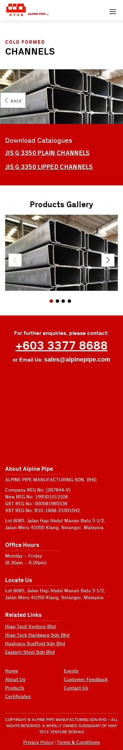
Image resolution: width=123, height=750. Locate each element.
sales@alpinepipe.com (77, 359)
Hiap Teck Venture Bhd (30, 626)
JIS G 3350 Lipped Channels (49, 167)
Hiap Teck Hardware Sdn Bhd (37, 635)
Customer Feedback (86, 679)
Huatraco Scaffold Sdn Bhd (35, 644)
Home (11, 671)
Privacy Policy (38, 742)
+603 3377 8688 (61, 346)
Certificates (18, 696)
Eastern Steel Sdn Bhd (30, 652)
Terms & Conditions (78, 742)
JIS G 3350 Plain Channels (47, 153)
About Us (15, 679)
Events (71, 671)
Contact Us (76, 688)
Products (14, 688)
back (16, 101)
